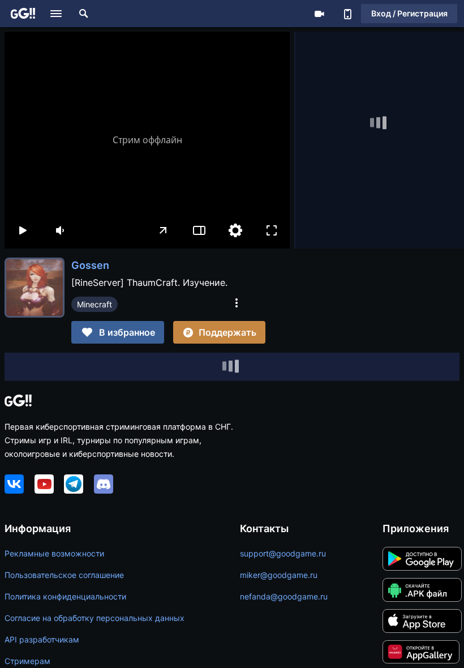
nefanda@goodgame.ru (284, 596)
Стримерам (27, 661)
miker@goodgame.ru (278, 575)
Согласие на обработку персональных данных (94, 618)
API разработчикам (42, 639)
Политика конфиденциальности (65, 596)
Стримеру (319, 13)
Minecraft (94, 304)
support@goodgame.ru (283, 553)
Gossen (90, 265)
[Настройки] (235, 230)
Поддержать (227, 332)
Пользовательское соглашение (64, 575)
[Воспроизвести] (22, 230)
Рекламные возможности (54, 553)
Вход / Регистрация (409, 13)
